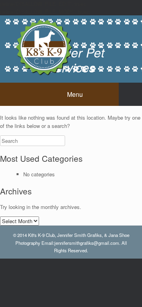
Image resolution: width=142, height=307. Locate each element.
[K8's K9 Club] (43, 46)
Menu (75, 94)
